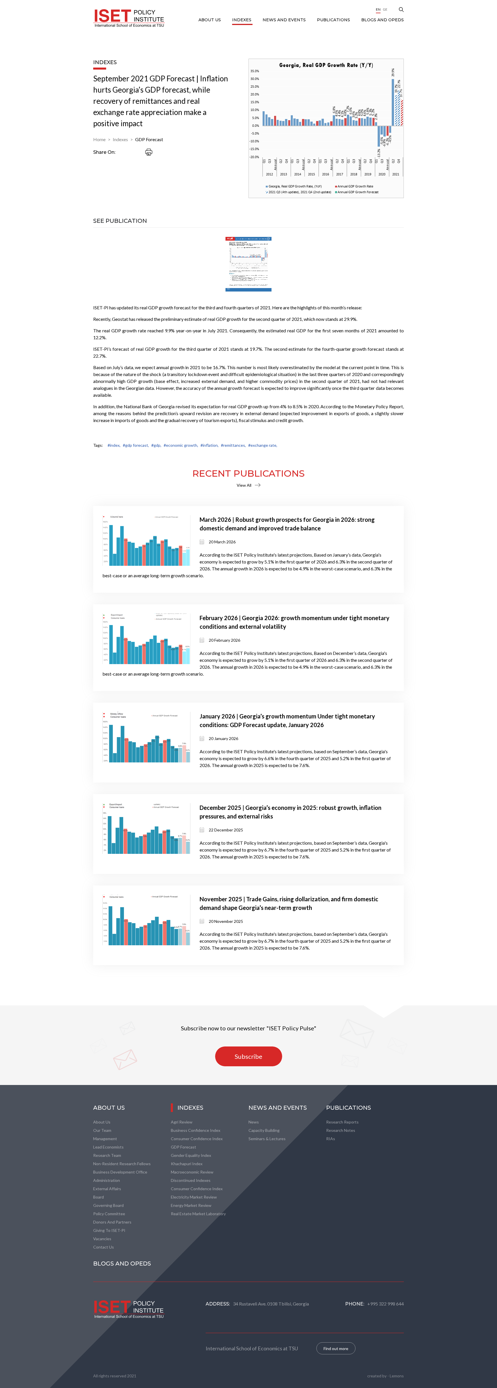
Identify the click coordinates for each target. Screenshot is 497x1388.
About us (101, 1121)
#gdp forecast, (136, 445)
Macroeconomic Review (192, 1172)
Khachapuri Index (186, 1163)
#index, (114, 445)
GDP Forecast (149, 139)
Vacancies (102, 1238)
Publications (334, 19)
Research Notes (340, 1130)
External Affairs (107, 1188)
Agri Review (181, 1121)
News (253, 1121)
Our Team (102, 1130)
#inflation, (209, 445)
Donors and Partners (112, 1222)
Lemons (397, 1375)
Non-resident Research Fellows (122, 1163)
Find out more (336, 1348)
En (378, 9)
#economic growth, (181, 445)
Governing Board (108, 1205)
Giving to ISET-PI (109, 1230)
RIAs (330, 1138)
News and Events (285, 19)
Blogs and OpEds (382, 19)
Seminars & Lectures (267, 1138)
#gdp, (156, 445)
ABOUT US (210, 19)
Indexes (242, 19)
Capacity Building (264, 1130)
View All (244, 485)
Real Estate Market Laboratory (198, 1213)
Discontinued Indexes (191, 1180)
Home (99, 139)
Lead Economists (108, 1146)
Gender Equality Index (191, 1155)
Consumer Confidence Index (197, 1138)
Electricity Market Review (194, 1197)
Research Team (107, 1155)
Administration (106, 1180)
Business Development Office (120, 1172)
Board (98, 1197)
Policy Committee (109, 1213)
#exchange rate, (262, 445)
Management (105, 1138)
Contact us (103, 1247)
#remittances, (233, 445)
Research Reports (342, 1121)
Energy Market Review (191, 1205)
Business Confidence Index (195, 1130)
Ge (385, 9)
